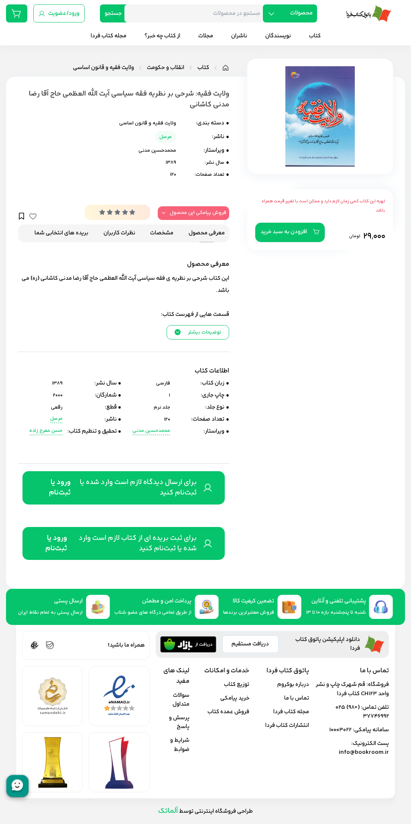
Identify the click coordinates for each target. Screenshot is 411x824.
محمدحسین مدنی (157, 150)
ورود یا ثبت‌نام (60, 487)
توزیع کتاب (236, 684)
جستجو (113, 13)
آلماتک (168, 811)
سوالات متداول (181, 700)
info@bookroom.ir (364, 752)
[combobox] (196, 13)
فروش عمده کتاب (228, 711)
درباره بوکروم (293, 684)
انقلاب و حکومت (165, 67)
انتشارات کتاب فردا (287, 725)
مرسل (165, 137)
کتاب (203, 67)
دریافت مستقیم (250, 644)
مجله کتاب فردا (291, 711)
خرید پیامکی (234, 698)
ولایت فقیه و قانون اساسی (103, 67)
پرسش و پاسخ (179, 722)
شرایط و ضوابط (179, 745)
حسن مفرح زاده (46, 431)
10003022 (340, 729)
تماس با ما (296, 698)
